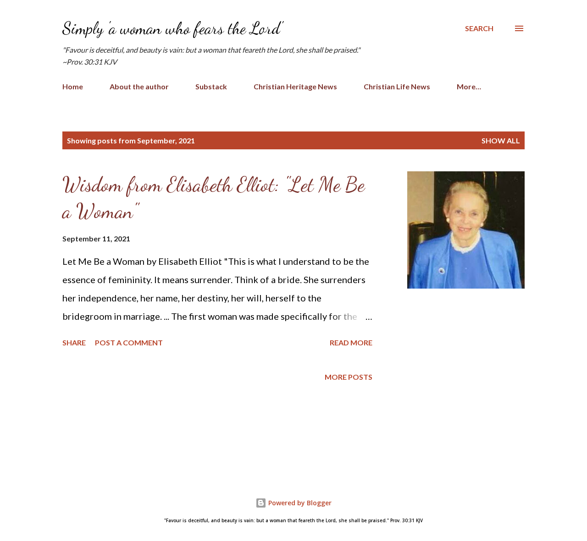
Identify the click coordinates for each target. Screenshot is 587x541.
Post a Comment (129, 342)
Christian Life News (397, 86)
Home (72, 86)
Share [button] (74, 342)
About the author (139, 86)
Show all (501, 140)
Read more (351, 342)
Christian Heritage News (295, 86)
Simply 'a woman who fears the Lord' (172, 28)
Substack (211, 86)
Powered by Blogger (299, 502)
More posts (348, 376)
